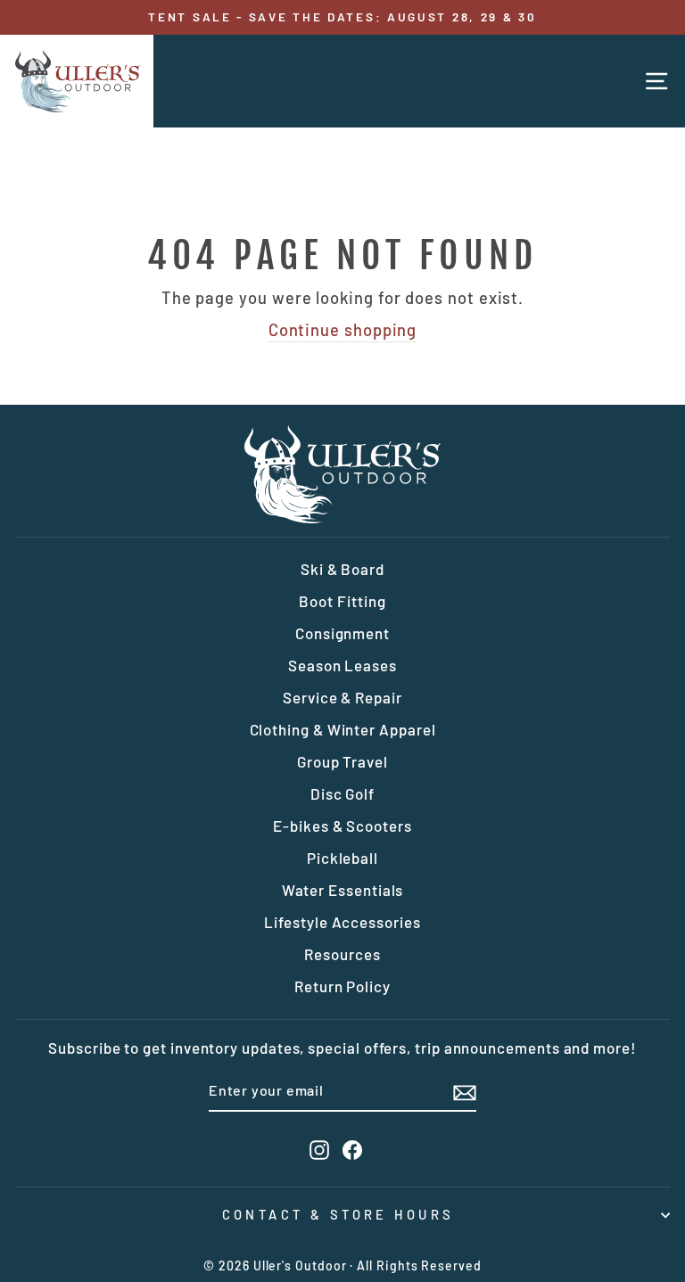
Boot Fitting (342, 601)
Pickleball (342, 858)
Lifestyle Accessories (342, 922)
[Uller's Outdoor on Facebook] (352, 1149)
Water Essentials (343, 890)
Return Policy (342, 986)
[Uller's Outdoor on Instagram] (319, 1149)
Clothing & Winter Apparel (343, 729)
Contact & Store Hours (338, 1214)
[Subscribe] (464, 1091)
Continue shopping (342, 330)
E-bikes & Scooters (342, 825)
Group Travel (342, 761)
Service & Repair (342, 697)
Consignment (342, 633)
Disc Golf (342, 793)
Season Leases (342, 665)
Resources (342, 954)
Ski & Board (342, 569)
